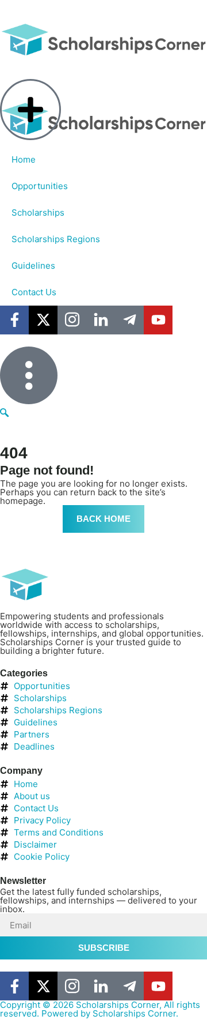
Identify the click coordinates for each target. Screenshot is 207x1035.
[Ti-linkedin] (100, 986)
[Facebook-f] (14, 986)
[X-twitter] (43, 986)
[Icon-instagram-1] (71, 986)
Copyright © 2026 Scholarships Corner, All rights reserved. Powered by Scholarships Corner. (100, 1009)
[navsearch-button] (4, 413)
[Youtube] (158, 986)
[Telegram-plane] (129, 986)
